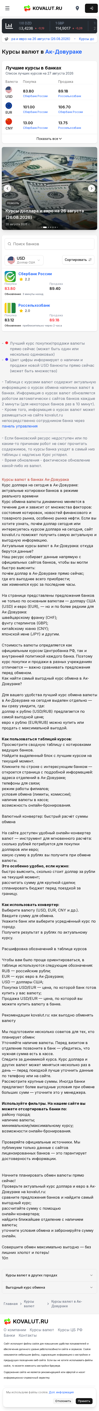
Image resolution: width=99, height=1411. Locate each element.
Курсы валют (42, 1329)
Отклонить (64, 1401)
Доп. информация (61, 1392)
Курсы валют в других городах (31, 1275)
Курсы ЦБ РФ (70, 1329)
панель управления (20, 426)
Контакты (28, 1335)
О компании (15, 1329)
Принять (85, 1401)
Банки (9, 1335)
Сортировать (76, 260)
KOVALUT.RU (47, 8)
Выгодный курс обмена (25, 1287)
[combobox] (24, 260)
